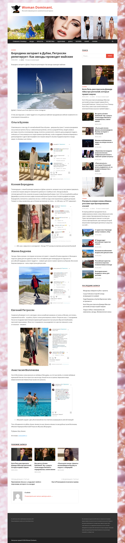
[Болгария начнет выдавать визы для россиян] (88, 278)
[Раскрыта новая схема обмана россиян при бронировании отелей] (98, 197)
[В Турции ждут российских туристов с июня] (88, 246)
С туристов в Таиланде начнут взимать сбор (103, 231)
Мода (32, 41)
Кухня (87, 41)
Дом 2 (70, 41)
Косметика (50, 41)
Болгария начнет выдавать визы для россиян (102, 273)
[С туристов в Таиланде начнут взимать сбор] (88, 236)
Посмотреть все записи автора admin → (39, 496)
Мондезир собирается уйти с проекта (95, 290)
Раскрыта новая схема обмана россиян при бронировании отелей (96, 203)
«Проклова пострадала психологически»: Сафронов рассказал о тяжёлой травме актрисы (104, 153)
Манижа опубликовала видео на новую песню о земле (104, 142)
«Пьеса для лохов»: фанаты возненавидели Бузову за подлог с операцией (68, 465)
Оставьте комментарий (32, 60)
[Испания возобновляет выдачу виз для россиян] (88, 257)
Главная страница (19, 41)
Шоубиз (78, 41)
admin (22, 60)
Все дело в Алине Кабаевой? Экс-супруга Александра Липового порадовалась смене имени (44, 466)
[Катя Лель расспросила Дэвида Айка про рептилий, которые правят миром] (21, 461)
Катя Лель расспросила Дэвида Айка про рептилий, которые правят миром (21, 465)
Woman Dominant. (37, 7)
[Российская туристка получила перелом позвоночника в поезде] (88, 267)
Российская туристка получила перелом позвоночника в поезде (103, 263)
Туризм (94, 41)
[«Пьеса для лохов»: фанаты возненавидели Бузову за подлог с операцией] (68, 461)
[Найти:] (98, 56)
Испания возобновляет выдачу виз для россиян (104, 251)
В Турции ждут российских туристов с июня (103, 242)
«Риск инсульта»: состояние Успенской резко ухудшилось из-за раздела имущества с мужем (103, 167)
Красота (40, 41)
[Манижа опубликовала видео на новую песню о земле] (88, 147)
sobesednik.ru (22, 435)
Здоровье (61, 41)
